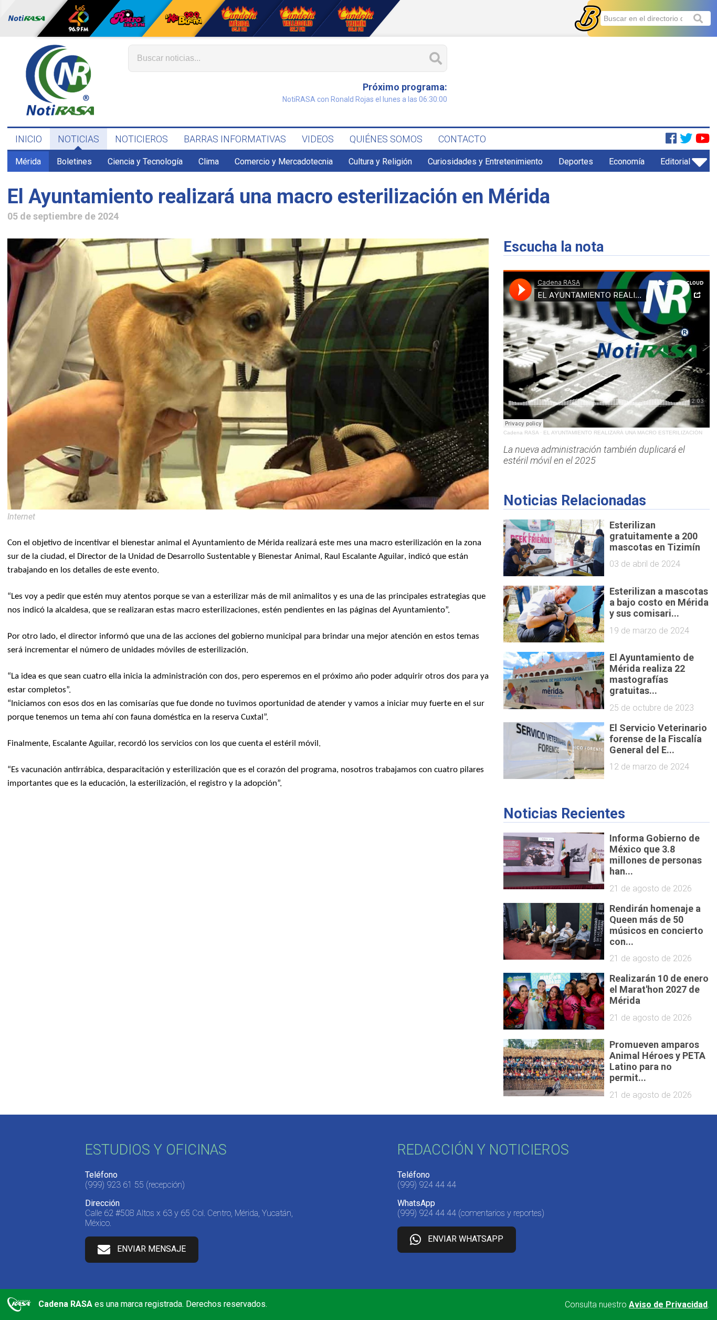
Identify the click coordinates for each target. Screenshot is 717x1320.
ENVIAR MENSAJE (151, 1249)
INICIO (28, 138)
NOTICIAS (78, 138)
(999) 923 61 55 (114, 1185)
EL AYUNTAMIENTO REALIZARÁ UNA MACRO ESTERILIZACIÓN (622, 432)
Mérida (28, 162)
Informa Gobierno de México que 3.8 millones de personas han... (655, 855)
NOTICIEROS (141, 138)
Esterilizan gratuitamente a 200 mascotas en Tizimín (654, 536)
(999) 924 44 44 (426, 1185)
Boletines (74, 162)
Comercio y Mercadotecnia (284, 162)
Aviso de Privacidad (668, 1304)
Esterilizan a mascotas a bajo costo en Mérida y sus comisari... (659, 602)
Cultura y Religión (380, 162)
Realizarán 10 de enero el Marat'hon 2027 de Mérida (659, 989)
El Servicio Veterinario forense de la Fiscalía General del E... (658, 738)
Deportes (575, 162)
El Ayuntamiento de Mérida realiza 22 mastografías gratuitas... (651, 674)
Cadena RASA (521, 432)
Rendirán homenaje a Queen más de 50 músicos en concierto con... (656, 925)
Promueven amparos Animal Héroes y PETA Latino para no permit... (657, 1061)
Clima (208, 162)
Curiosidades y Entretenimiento (485, 162)
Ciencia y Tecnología (145, 162)
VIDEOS (318, 138)
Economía (627, 162)
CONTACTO (462, 138)
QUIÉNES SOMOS (386, 138)
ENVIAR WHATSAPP (465, 1239)
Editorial (675, 162)
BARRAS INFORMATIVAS (235, 138)
